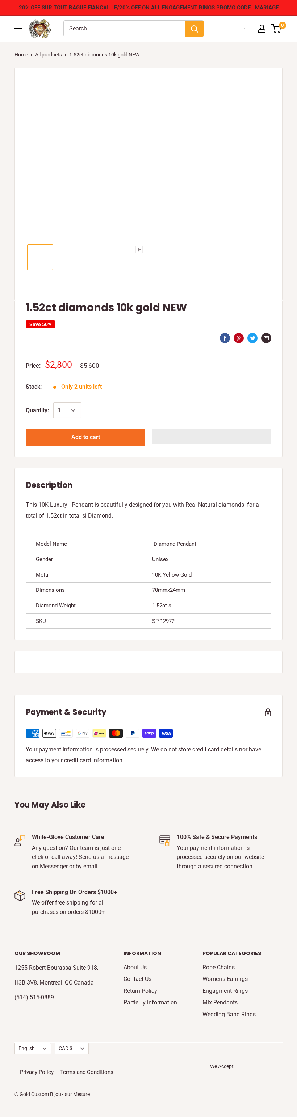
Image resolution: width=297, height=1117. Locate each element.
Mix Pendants (220, 1002)
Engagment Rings (225, 990)
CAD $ (65, 1048)
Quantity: (37, 410)
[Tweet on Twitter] (252, 337)
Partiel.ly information (150, 1002)
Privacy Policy (37, 1072)
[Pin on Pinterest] (239, 337)
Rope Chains (218, 967)
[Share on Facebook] (225, 337)
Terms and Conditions (86, 1072)
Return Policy (140, 990)
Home (21, 55)
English (26, 1048)
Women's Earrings (225, 978)
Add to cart (85, 437)
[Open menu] (18, 28)
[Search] (194, 29)
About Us (135, 967)
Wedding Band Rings (229, 1014)
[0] (276, 28)
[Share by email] (266, 337)
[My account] (261, 29)
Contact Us (137, 978)
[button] (211, 436)
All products (48, 55)
